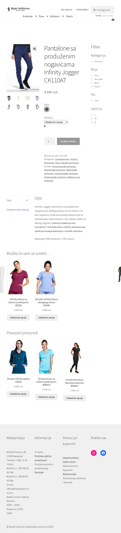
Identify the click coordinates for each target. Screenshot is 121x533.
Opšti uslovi (69, 461)
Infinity (74, 159)
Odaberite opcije (18, 317)
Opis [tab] (9, 200)
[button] (34, 48)
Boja (46, 104)
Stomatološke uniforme (66, 173)
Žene (41, 16)
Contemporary (62, 159)
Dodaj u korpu (68, 141)
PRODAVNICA (83, 9)
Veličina (48, 117)
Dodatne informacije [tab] (18, 209)
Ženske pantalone (70, 162)
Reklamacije (69, 474)
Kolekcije (28, 16)
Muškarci (55, 16)
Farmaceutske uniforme (64, 166)
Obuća (69, 16)
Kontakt (39, 472)
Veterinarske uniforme (55, 177)
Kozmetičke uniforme (54, 169)
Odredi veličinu (71, 457)
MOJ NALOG (66, 9)
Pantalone (49, 162)
